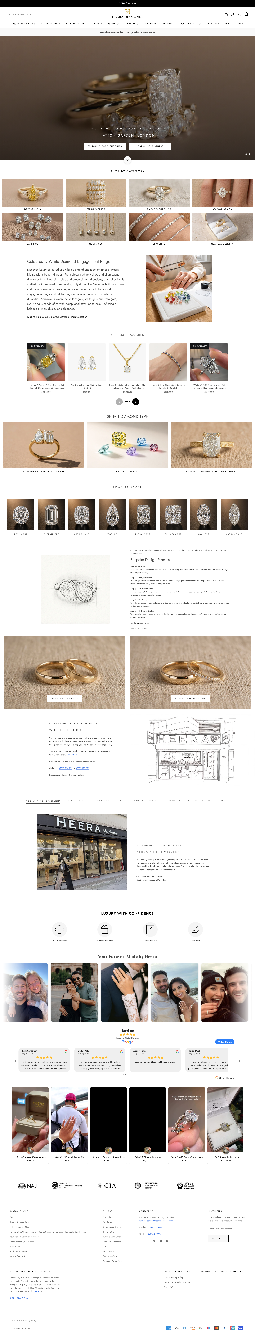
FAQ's (240, 23)
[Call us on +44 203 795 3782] (226, 14)
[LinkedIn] (167, 1240)
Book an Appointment (139, 628)
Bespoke (168, 23)
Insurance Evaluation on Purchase (24, 1236)
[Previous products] (119, 401)
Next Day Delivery (219, 23)
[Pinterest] (154, 1240)
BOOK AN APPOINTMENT (150, 146)
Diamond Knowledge (112, 1241)
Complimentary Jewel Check (22, 1241)
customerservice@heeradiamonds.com (156, 1220)
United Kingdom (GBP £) (19, 14)
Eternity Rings (75, 23)
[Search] (239, 14)
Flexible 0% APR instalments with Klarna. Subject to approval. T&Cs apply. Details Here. (48, 1231)
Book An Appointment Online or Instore (66, 774)
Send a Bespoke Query (139, 623)
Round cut (20, 534)
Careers (106, 1246)
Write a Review (225, 1041)
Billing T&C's (108, 1231)
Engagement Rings (23, 23)
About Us (107, 1217)
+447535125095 (153, 1234)
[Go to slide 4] (123, 1074)
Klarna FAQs (169, 1287)
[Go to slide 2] (129, 401)
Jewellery (151, 23)
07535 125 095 (82, 768)
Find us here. (72, 754)
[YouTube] (161, 1240)
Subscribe (218, 1238)
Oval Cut (203, 534)
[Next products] (135, 401)
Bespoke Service (17, 1246)
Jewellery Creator (190, 23)
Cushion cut (82, 534)
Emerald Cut (51, 534)
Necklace (114, 23)
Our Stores (107, 1222)
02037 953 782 (65, 768)
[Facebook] (140, 1240)
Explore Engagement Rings (105, 146)
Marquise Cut (234, 534)
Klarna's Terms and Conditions (177, 1282)
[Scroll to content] (127, 160)
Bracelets (132, 23)
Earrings (96, 23)
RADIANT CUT (142, 534)
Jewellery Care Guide (112, 1236)
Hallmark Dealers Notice (20, 1226)
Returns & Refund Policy (20, 1222)
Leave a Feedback (17, 1256)
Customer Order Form (112, 1261)
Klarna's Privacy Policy (173, 1277)
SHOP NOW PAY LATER (20, 1297)
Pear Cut (112, 534)
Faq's (12, 1217)
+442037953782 (155, 1227)
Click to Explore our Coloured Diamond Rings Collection (57, 317)
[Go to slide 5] (125, 1074)
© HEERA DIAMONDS (22, 1328)
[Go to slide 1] (126, 401)
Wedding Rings (50, 23)
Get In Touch (108, 1251)
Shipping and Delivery (112, 1226)
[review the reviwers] (66, 1052)
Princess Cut (173, 534)
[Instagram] (147, 1240)
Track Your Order (110, 1256)
